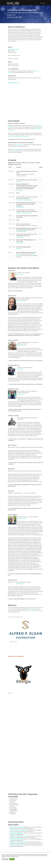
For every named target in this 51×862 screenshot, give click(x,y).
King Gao (24, 231)
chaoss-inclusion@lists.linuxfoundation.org (18, 136)
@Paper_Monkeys (21, 345)
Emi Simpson (29, 213)
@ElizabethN (20, 369)
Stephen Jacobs (20, 213)
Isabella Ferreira (20, 207)
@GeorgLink (20, 274)
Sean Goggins (19, 237)
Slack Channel (19, 144)
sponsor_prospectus (31, 610)
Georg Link (11, 130)
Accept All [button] (12, 859)
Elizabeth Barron (38, 128)
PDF (40, 180)
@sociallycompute (21, 518)
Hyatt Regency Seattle (13, 49)
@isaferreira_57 (21, 394)
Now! (15, 83)
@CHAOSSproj (15, 149)
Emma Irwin (19, 190)
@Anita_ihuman (20, 583)
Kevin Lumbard (20, 200)
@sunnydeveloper (21, 300)
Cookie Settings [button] (5, 859)
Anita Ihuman (19, 242)
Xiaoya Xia (18, 231)
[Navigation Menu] (43, 3)
